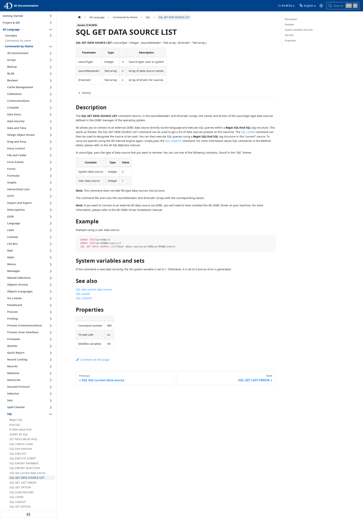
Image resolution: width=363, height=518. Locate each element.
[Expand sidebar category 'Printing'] (51, 319)
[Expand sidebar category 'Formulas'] (51, 176)
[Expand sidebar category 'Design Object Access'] (51, 135)
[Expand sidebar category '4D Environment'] (51, 53)
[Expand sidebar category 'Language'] (51, 224)
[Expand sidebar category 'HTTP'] (51, 196)
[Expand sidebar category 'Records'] (51, 366)
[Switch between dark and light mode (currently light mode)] (321, 6)
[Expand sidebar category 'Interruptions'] (51, 210)
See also (289, 35)
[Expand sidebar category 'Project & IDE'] (51, 23)
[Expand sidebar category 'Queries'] (51, 346)
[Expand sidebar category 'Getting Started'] (51, 16)
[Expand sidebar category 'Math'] (51, 258)
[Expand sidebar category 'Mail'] (51, 251)
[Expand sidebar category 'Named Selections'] (51, 278)
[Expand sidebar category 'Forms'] (51, 169)
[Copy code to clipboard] (271, 240)
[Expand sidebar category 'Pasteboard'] (51, 305)
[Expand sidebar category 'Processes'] (51, 339)
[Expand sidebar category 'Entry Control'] (51, 149)
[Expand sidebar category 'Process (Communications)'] (51, 326)
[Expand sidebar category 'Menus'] (51, 264)
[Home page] (79, 17)
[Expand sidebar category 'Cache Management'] (51, 87)
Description (291, 19)
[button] (29, 35)
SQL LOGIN (248, 132)
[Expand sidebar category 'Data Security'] (51, 121)
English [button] (308, 5)
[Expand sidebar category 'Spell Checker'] (51, 407)
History (86, 93)
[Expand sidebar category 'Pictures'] (51, 312)
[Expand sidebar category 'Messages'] (51, 271)
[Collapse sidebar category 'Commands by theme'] (51, 46)
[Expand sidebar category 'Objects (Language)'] (51, 292)
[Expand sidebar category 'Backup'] (51, 67)
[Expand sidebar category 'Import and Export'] (51, 203)
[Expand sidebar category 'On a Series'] (51, 298)
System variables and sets (299, 29)
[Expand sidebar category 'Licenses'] (51, 237)
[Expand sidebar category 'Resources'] (51, 380)
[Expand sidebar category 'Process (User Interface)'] (51, 332)
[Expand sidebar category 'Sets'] (51, 401)
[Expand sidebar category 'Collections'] (51, 94)
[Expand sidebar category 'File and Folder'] (51, 155)
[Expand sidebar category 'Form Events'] (51, 162)
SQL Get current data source (94, 289)
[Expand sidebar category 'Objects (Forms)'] (51, 285)
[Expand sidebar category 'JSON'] (51, 217)
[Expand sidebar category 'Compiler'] (51, 108)
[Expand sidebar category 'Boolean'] (51, 81)
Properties (290, 40)
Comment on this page (94, 359)
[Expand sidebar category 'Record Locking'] (51, 360)
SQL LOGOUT (173, 141)
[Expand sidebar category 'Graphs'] (51, 183)
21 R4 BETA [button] (285, 5)
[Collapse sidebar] (28, 514)
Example (289, 24)
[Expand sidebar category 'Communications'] (51, 101)
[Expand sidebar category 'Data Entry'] (51, 115)
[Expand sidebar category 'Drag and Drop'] (51, 142)
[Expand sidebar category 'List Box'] (51, 244)
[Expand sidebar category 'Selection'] (51, 394)
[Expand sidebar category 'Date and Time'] (51, 128)
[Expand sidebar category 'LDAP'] (51, 230)
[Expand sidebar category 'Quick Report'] (51, 353)
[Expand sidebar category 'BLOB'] (51, 74)
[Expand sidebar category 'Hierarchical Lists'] (51, 189)
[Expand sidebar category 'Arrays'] (51, 60)
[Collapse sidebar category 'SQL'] (51, 414)
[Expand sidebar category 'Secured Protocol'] (51, 387)
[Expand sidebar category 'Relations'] (51, 373)
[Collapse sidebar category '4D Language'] (51, 29)
